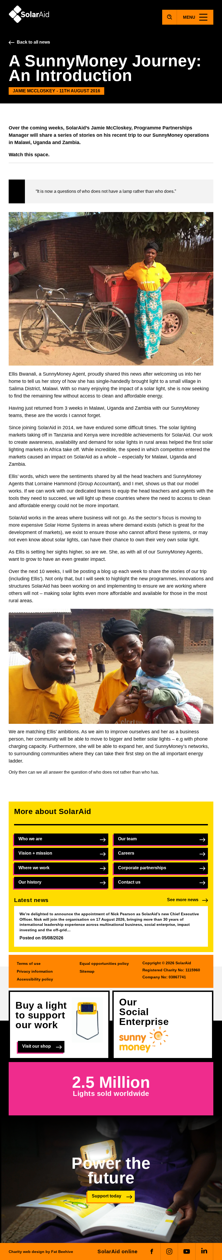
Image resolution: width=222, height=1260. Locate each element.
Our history (29, 882)
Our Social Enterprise (144, 1012)
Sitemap (87, 971)
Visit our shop (36, 1046)
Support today (106, 1196)
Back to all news (33, 42)
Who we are (30, 838)
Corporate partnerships (142, 867)
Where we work (34, 867)
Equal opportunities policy (104, 963)
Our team (127, 838)
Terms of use (29, 963)
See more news (182, 899)
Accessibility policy (35, 979)
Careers (126, 853)
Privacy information (35, 971)
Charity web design (26, 1251)
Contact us (129, 882)
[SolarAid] (29, 21)
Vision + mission (35, 853)
